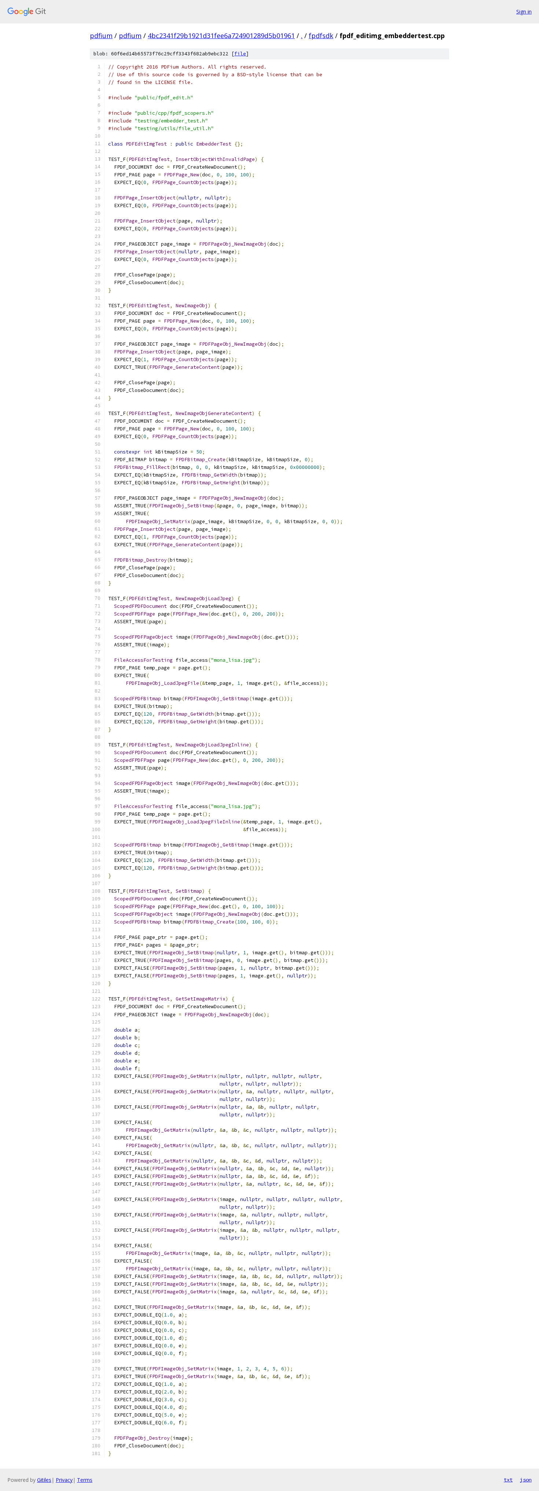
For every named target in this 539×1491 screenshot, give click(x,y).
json (526, 1479)
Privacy (64, 1479)
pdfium (101, 35)
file (240, 54)
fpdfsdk (321, 35)
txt (508, 1479)
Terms (84, 1479)
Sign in (524, 11)
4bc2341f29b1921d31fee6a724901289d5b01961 (221, 35)
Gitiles (44, 1479)
